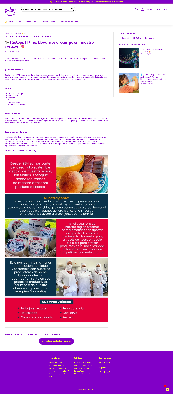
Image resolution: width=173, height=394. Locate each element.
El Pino (35, 37)
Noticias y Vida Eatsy (69, 21)
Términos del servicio (82, 374)
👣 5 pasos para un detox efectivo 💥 (151, 50)
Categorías (31, 21)
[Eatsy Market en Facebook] (104, 372)
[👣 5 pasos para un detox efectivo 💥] (129, 58)
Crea (55, 2)
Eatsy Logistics (54, 377)
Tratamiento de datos (82, 362)
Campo (9, 37)
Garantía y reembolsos (83, 365)
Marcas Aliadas (48, 21)
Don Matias (22, 37)
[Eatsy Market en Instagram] (100, 372)
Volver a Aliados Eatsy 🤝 (58, 341)
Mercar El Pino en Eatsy (26, 151)
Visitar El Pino (10, 151)
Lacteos (46, 37)
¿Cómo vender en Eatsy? (59, 371)
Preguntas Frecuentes (58, 368)
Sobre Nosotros (55, 362)
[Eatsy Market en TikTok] (108, 372)
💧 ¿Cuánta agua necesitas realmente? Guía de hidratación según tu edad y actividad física (153, 78)
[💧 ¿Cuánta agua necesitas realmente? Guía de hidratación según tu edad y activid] (129, 83)
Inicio (7, 33)
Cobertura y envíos (81, 368)
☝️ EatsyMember (13, 21)
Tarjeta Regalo (80, 371)
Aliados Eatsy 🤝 (17, 33)
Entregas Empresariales (58, 374)
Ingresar (150, 9)
